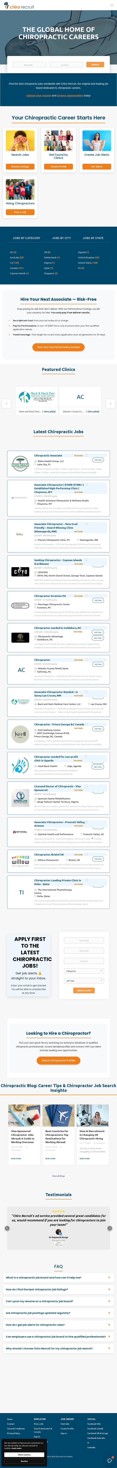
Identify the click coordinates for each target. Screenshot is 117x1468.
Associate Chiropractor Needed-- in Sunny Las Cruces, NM (56, 693)
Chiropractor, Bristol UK (49, 854)
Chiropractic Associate (48, 455)
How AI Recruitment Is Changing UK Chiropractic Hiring (92, 1134)
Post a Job (20, 212)
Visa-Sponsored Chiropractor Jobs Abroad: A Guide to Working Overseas (22, 1136)
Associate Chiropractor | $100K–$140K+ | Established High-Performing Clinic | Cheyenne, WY (59, 488)
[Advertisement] (58, 1393)
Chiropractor (42, 659)
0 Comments (99, 1143)
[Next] (110, 403)
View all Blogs (58, 1176)
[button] (7, 1230)
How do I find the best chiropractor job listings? (37, 1294)
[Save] (86, 455)
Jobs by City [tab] (61, 238)
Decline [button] (24, 1461)
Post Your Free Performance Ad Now (58, 347)
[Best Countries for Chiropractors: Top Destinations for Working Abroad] (58, 1115)
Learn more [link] (17, 1448)
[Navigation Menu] (112, 5)
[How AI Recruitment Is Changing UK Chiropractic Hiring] (93, 1115)
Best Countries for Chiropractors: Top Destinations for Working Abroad (56, 1136)
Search (95, 64)
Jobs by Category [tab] (26, 238)
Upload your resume (38, 95)
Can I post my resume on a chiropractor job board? (39, 1305)
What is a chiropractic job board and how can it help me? (43, 1282)
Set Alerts (96, 166)
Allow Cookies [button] (24, 1454)
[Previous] (6, 403)
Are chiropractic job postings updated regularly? (38, 1317)
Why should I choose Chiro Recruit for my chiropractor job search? (49, 1353)
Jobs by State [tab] (93, 238)
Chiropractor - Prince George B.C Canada (59, 724)
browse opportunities (70, 95)
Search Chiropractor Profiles (58, 1060)
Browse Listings (20, 166)
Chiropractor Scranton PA (50, 595)
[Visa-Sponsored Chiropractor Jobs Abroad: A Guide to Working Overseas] (24, 1115)
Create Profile (58, 166)
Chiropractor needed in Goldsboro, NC (57, 627)
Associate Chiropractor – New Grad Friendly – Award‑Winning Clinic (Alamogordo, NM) (55, 527)
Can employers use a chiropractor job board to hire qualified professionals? (56, 1341)
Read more (16, 1158)
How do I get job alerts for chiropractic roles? (35, 1329)
